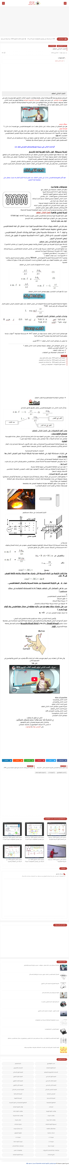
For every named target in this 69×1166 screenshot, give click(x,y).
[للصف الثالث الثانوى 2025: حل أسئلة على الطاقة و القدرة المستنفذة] (12, 851)
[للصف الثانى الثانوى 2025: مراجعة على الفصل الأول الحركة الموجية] (56, 829)
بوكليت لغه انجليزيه (18, 1115)
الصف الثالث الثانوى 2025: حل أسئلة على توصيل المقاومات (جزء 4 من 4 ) (34, 839)
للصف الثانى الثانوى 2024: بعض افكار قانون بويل (52, 358)
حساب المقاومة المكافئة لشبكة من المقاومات (47, 1020)
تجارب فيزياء (18, 1120)
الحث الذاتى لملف (43, 213)
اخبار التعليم (18, 1063)
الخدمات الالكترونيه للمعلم (51, 1072)
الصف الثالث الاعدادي (51, 1081)
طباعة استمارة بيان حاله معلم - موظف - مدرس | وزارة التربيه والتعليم (41, 965)
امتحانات (51, 1107)
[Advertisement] (34, 22)
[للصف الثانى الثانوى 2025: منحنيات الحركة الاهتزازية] (56, 851)
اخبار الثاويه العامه (51, 1068)
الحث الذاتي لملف (59, 61)
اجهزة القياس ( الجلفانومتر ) (52, 1029)
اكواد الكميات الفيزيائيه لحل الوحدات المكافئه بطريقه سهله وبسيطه (41, 1047)
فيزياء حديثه (51, 1146)
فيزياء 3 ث (52, 46)
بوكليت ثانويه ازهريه (51, 1111)
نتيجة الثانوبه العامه (18, 1154)
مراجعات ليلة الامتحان (18, 1146)
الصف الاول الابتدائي (18, 1072)
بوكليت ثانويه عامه (18, 1111)
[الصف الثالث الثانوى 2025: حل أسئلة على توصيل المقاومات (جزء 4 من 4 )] (34, 829)
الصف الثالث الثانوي (18, 1081)
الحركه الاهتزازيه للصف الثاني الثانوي (50, 983)
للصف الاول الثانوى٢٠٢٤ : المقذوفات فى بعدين (53, 364)
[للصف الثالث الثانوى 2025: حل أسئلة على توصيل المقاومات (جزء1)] (34, 851)
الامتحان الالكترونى (18, 1068)
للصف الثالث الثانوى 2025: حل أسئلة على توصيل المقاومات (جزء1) (34, 860)
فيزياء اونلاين (58, 100)
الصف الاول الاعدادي (51, 1076)
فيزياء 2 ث (17, 1137)
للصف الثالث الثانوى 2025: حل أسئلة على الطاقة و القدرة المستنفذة (14, 861)
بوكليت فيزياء (51, 1115)
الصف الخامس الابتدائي (51, 1089)
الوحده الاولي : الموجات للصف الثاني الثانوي (48, 1011)
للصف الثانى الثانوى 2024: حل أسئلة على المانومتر (52, 360)
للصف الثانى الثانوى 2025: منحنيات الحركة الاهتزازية (57, 860)
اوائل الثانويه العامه (18, 1107)
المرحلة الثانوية (18, 1098)
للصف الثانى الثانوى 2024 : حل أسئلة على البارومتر (52, 362)
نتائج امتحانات (51, 1154)
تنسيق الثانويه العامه (51, 1124)
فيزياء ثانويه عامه (40, 772)
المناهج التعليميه (51, 1102)
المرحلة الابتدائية (18, 1094)
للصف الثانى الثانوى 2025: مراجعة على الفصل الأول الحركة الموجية (57, 838)
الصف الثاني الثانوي (18, 1085)
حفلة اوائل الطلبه (51, 1128)
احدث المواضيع (62, 46)
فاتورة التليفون (18, 1133)
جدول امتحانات (18, 1124)
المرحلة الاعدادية (51, 1098)
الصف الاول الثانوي (18, 1076)
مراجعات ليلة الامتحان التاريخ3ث (51, 1150)
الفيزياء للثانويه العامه (32, 100)
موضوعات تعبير (18, 1150)
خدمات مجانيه (51, 1133)
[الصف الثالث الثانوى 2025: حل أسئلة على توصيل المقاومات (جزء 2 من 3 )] (12, 829)
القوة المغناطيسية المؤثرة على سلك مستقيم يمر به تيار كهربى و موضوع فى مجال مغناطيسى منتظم (33, 1038)
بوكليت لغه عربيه (51, 1120)
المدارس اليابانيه (51, 1094)
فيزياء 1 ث (51, 1137)
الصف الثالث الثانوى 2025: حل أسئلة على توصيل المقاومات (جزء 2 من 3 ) (21, 39)
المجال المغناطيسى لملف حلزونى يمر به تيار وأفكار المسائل (44, 974)
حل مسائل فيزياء (18, 1128)
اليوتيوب (28, 727)
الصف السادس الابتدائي (18, 1089)
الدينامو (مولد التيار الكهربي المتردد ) (50, 1002)
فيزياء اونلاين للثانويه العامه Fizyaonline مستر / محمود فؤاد (41, 1163)
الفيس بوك (37, 727)
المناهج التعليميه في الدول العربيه (18, 1102)
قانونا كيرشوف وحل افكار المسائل (50, 992)
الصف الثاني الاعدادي (51, 1085)
